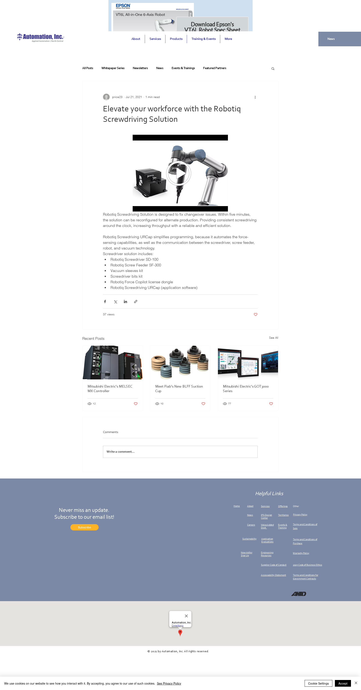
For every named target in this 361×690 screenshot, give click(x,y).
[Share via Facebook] (105, 301)
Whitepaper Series (113, 68)
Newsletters (140, 68)
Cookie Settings (318, 683)
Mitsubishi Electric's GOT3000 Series (246, 389)
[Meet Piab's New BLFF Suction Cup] (180, 362)
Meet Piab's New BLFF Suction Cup (179, 389)
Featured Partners (214, 68)
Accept (342, 683)
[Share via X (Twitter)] (115, 301)
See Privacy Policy (169, 683)
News (159, 68)
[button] (273, 68)
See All (273, 338)
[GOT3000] (248, 362)
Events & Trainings (183, 68)
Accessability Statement (273, 575)
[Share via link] (136, 301)
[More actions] (255, 96)
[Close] (355, 683)
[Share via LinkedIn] (125, 301)
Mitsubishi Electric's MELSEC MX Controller (110, 389)
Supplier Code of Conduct (273, 565)
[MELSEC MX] (113, 362)
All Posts (87, 68)
